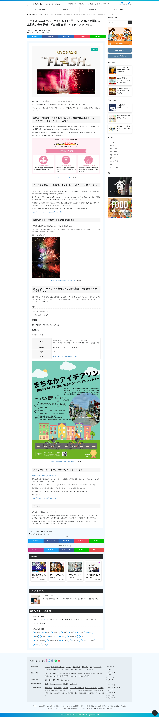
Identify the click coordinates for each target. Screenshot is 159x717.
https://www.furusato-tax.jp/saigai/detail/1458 (47, 212)
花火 (45, 30)
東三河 (37, 644)
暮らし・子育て (34, 30)
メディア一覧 (111, 685)
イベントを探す (118, 9)
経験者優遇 (83, 693)
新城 (44, 636)
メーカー (47, 667)
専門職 (66, 676)
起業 (45, 644)
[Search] (130, 22)
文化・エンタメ (79, 620)
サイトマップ (111, 698)
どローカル (81, 632)
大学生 (63, 636)
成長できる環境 (53, 690)
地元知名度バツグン (91, 688)
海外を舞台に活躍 (55, 693)
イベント (56, 632)
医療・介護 (78, 669)
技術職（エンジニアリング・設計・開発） (65, 673)
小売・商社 (85, 667)
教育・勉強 (68, 620)
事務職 (46, 676)
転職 (36, 636)
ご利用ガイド (83, 4)
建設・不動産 (76, 667)
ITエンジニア (73, 676)
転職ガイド (66, 9)
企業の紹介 (53, 636)
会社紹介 (86, 676)
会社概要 (90, 4)
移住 (87, 620)
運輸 (72, 669)
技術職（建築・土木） (90, 673)
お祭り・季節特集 (40, 640)
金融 (91, 667)
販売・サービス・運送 (56, 676)
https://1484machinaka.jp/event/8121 (63, 280)
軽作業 (80, 673)
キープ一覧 (128, 5)
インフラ (85, 669)
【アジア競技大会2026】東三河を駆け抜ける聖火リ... (123, 70)
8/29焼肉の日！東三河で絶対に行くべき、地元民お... (124, 91)
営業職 (100, 673)
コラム (36, 623)
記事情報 (110, 680)
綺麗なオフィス (64, 690)
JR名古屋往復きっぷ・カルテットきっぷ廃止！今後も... (124, 80)
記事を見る (92, 9)
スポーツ (93, 620)
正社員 (46, 684)
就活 (64, 632)
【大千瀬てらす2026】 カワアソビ (123, 106)
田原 (90, 632)
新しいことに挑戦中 (76, 690)
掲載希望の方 (119, 50)
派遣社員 (65, 684)
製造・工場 (48, 673)
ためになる (38, 632)
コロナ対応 (76, 640)
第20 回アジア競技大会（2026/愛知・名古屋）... (123, 128)
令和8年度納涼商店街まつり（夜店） (123, 117)
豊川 (83, 636)
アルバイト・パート (56, 684)
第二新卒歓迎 (48, 688)
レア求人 (65, 688)
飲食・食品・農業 (52, 669)
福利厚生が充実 (92, 693)
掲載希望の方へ (72, 4)
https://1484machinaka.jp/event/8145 (65, 356)
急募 (63, 693)
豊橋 (48, 30)
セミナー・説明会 (89, 640)
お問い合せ (98, 4)
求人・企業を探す (40, 9)
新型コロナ (43, 623)
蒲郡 (72, 632)
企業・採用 (59, 620)
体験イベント (73, 636)
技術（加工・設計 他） (58, 667)
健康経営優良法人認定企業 (91, 690)
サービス (68, 667)
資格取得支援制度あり (72, 693)
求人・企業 (122, 5)
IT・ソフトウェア (64, 669)
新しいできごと (54, 640)
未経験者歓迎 (58, 688)
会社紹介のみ (73, 684)
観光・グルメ (50, 620)
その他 (91, 669)
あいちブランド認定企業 (77, 688)
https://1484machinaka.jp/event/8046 (44, 476)
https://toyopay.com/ (63, 177)
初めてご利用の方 (120, 56)
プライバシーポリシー (109, 4)
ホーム (109, 669)
